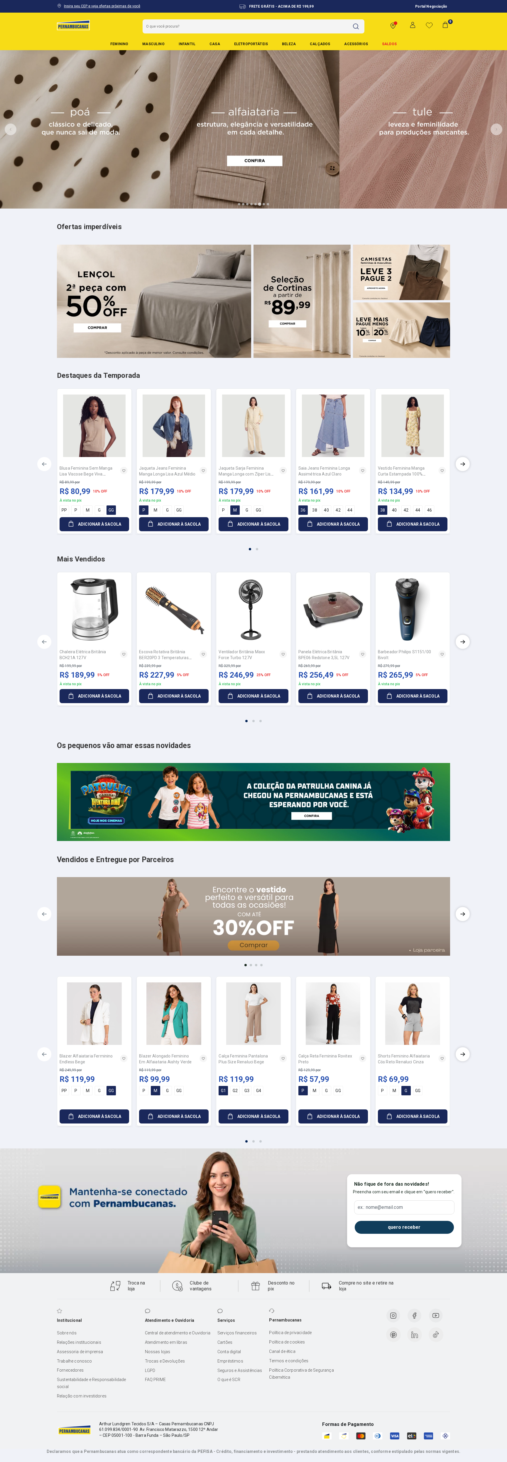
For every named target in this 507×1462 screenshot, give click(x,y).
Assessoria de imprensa (80, 1351)
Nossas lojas (157, 1351)
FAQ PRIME (155, 1379)
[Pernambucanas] (73, 24)
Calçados (320, 44)
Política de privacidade (290, 1332)
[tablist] (253, 545)
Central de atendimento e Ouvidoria (177, 1333)
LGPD (150, 1370)
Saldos (389, 44)
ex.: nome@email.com (380, 1207)
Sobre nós (67, 1333)
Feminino (119, 44)
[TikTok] (436, 1334)
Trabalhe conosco (74, 1361)
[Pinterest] (393, 1334)
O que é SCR (228, 1379)
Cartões (224, 1342)
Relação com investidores (82, 1396)
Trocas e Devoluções (165, 1361)
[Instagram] (393, 1316)
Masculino (153, 44)
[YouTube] (436, 1316)
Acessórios (356, 44)
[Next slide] (496, 129)
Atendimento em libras (166, 1342)
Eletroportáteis (251, 44)
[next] (463, 464)
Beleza (289, 44)
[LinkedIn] (414, 1334)
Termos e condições (288, 1360)
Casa (214, 44)
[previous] (44, 464)
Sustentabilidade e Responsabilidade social (91, 1383)
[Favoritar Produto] (124, 470)
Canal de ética (282, 1351)
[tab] (239, 204)
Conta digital (229, 1351)
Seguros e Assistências (239, 1370)
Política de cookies (287, 1342)
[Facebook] (414, 1316)
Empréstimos (230, 1361)
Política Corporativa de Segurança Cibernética (301, 1374)
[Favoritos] (429, 25)
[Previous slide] (10, 129)
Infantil (187, 44)
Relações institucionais (79, 1342)
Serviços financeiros (237, 1333)
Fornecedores (70, 1370)
